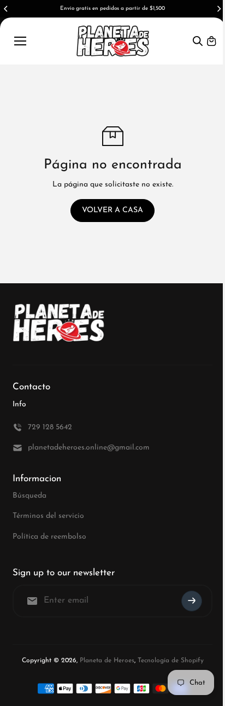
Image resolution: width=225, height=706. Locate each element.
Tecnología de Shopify (171, 660)
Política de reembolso (49, 537)
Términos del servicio (48, 516)
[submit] (191, 601)
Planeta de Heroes (107, 660)
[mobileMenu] (20, 41)
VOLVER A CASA (112, 210)
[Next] (218, 9)
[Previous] (6, 9)
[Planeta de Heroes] (113, 41)
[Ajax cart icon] (211, 41)
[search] (197, 41)
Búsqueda (29, 496)
